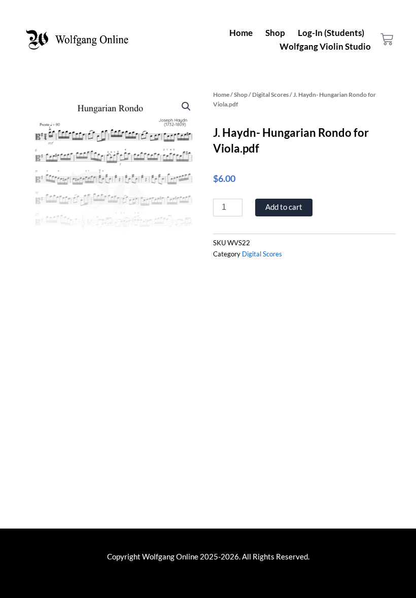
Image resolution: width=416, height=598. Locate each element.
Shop (275, 32)
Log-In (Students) (331, 32)
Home (241, 32)
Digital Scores (270, 94)
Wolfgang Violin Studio (325, 46)
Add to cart (283, 207)
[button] (186, 106)
